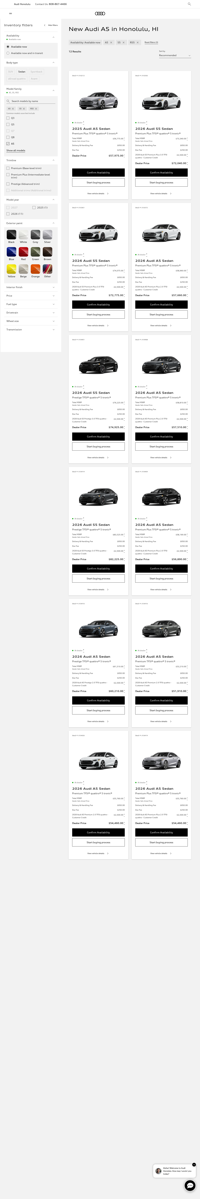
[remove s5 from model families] (24, 109)
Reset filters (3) (151, 42)
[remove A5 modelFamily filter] (111, 42)
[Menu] (11, 13)
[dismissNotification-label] (194, 1164)
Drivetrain (12, 312)
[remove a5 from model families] (13, 109)
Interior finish (14, 287)
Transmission (14, 329)
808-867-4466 (58, 4)
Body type (12, 62)
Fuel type (11, 304)
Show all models (15, 150)
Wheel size (12, 321)
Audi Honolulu (22, 4)
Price (9, 295)
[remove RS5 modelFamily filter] (137, 42)
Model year (12, 199)
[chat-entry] (190, 1185)
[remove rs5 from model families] (36, 109)
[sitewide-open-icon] (189, 4)
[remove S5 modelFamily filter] (123, 42)
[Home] (100, 13)
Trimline (11, 160)
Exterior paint (14, 223)
